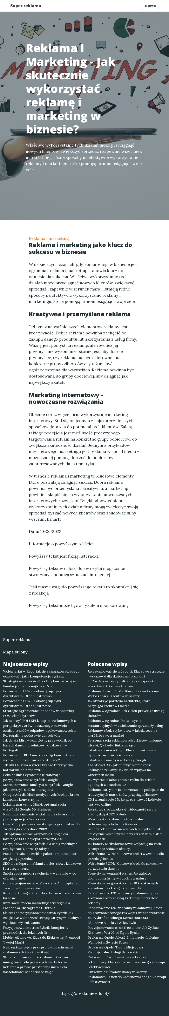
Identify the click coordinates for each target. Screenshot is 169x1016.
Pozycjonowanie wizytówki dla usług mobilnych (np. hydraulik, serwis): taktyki (40, 846)
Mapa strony (15, 651)
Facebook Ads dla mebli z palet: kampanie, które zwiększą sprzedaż (40, 856)
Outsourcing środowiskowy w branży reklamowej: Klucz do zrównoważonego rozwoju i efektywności (126, 962)
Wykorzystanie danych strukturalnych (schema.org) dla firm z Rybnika (117, 821)
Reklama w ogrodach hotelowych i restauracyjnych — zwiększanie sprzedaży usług (125, 723)
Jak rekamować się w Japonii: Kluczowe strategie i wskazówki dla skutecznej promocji (126, 673)
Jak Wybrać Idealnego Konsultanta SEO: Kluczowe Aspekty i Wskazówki (119, 920)
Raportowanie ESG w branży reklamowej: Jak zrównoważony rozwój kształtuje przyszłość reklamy (123, 898)
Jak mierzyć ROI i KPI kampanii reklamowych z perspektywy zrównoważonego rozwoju (39, 723)
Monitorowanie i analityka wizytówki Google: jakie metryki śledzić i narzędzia (38, 787)
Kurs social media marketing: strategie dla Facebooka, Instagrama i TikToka (36, 905)
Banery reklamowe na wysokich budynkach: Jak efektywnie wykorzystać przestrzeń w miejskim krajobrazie (125, 834)
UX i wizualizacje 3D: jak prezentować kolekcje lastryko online (124, 801)
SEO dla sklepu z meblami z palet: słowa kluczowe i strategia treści (42, 865)
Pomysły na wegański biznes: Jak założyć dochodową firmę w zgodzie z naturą (119, 875)
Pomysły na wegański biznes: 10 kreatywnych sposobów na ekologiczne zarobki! (123, 885)
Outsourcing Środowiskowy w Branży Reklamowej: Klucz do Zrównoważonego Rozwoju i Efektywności (127, 977)
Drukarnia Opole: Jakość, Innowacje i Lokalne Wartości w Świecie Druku (123, 939)
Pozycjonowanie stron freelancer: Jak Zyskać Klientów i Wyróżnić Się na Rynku (123, 929)
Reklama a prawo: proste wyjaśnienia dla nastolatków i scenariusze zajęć (35, 969)
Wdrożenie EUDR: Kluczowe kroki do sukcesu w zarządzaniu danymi (125, 865)
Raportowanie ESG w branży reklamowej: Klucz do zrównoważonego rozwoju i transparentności (126, 910)
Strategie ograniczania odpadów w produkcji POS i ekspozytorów (39, 713)
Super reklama (25, 5)
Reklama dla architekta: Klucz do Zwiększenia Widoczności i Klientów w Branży (123, 693)
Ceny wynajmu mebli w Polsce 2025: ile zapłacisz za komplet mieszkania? (41, 885)
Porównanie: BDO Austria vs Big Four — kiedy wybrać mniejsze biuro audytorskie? (38, 757)
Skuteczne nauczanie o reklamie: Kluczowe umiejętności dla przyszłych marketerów (36, 959)
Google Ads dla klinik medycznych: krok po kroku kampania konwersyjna (41, 796)
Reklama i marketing (49, 238)
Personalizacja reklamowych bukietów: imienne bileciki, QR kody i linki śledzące (125, 742)
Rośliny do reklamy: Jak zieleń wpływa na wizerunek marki (119, 772)
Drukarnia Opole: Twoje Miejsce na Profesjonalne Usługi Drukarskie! (115, 949)
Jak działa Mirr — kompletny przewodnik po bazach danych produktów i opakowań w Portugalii (37, 745)
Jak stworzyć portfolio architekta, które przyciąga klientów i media (119, 703)
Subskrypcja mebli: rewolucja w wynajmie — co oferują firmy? (39, 875)
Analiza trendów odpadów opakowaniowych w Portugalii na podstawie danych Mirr (39, 732)
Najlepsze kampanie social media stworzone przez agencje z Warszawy (38, 816)
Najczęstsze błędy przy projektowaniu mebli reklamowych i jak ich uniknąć (38, 949)
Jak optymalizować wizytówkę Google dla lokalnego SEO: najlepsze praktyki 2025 (35, 836)
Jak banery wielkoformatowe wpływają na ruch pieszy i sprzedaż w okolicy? (124, 846)
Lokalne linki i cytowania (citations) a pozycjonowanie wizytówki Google (32, 777)
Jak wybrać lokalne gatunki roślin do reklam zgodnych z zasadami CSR (122, 782)
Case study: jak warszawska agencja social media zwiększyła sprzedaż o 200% (41, 826)
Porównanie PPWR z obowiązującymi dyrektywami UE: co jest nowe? (32, 693)
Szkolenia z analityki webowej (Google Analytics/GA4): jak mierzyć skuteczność (120, 762)
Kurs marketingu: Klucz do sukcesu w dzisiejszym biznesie (42, 895)
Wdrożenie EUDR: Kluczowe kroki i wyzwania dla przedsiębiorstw (126, 856)
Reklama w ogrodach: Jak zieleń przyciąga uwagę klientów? (126, 713)
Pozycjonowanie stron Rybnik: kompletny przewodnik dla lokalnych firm (35, 929)
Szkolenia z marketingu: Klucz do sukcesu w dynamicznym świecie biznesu (122, 752)
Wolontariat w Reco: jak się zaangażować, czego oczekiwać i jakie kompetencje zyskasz (41, 673)
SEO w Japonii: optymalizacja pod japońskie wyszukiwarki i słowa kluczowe (122, 683)
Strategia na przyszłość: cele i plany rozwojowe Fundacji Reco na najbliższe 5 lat (40, 683)
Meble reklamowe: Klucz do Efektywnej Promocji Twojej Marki (41, 939)
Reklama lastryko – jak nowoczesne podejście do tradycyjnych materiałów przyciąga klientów (126, 792)
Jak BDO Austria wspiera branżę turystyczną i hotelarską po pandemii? (38, 767)
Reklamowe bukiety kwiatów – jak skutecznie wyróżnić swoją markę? (122, 732)
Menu (149, 5)
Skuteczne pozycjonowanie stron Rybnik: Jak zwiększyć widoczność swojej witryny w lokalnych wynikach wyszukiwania (42, 918)
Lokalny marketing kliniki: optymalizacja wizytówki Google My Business (34, 806)
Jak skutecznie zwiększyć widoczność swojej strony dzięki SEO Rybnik (122, 811)
